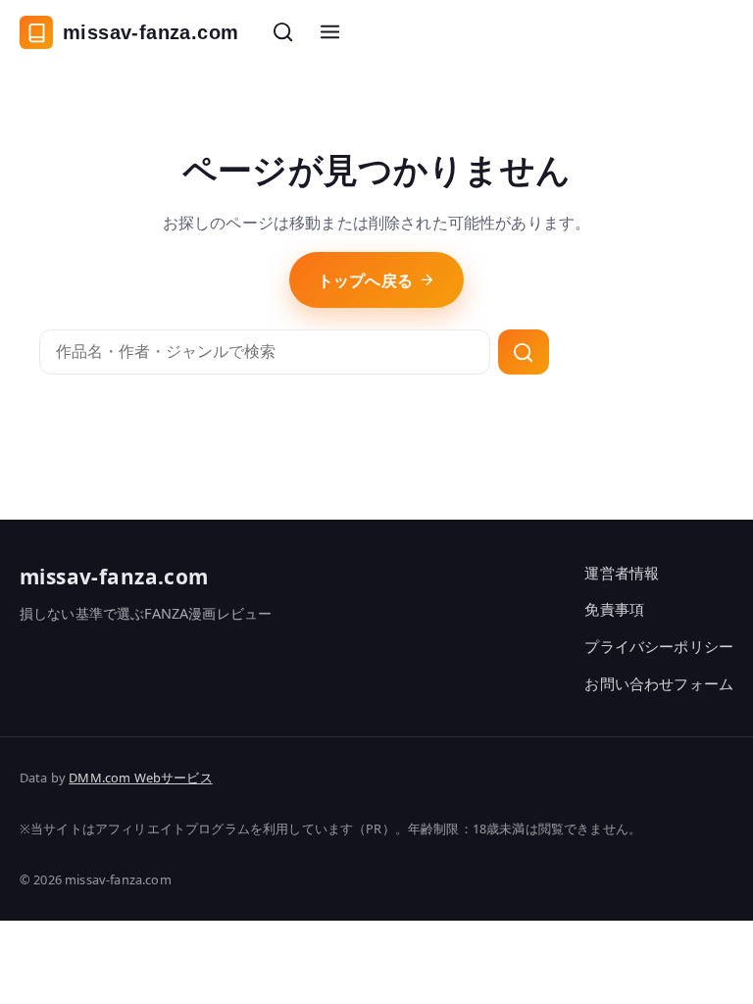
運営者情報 (621, 572)
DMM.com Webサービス (140, 777)
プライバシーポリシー (658, 646)
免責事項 (614, 609)
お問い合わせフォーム (658, 683)
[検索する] (523, 352)
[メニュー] (329, 32)
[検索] (282, 32)
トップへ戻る (365, 280)
